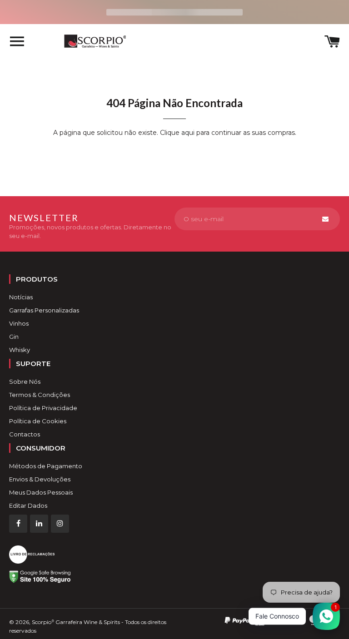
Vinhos (19, 323)
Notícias (21, 297)
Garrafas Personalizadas (44, 310)
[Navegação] (17, 42)
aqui (187, 133)
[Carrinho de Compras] (332, 42)
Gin (14, 336)
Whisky (19, 349)
